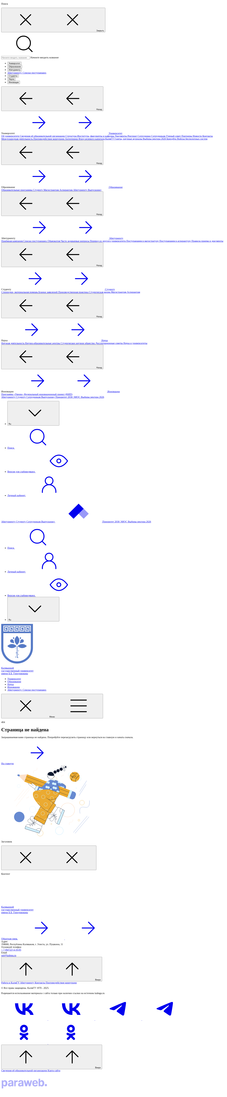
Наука (11, 79)
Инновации (14, 82)
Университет (14, 63)
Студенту (13, 76)
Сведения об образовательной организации (24, 1070)
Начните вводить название (44, 57)
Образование (15, 66)
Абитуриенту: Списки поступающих (26, 72)
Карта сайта (54, 1070)
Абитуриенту (15, 70)
